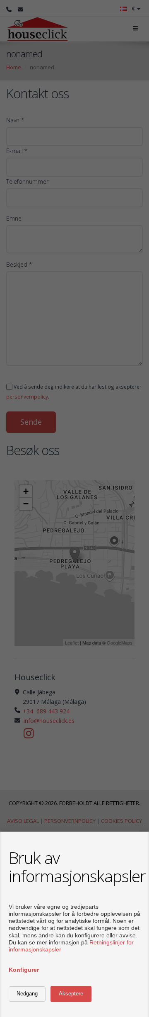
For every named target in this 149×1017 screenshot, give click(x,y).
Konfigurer (24, 969)
